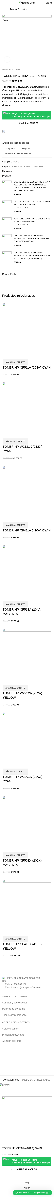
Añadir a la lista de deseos (13, 1176)
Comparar (5, 1176)
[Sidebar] (3, 1092)
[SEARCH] (42, 9)
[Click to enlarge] (7, 59)
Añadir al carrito (27, 1169)
